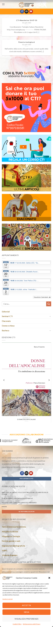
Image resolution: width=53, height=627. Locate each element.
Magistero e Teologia (11, 536)
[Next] (49, 380)
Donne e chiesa (8, 325)
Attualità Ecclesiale (10, 531)
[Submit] (48, 303)
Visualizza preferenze (26, 619)
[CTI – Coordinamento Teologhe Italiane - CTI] (26, 4)
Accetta (26, 605)
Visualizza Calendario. (41, 297)
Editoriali (6, 311)
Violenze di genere (9, 555)
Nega (26, 612)
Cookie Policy (17, 624)
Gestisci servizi (7, 599)
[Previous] (4, 380)
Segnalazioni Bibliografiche (13, 546)
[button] (49, 578)
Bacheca (5, 330)
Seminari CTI (7, 316)
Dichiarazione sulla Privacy (31, 624)
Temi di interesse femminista (14, 527)
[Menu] (3, 4)
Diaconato (6, 321)
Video (4, 550)
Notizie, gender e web (11, 541)
